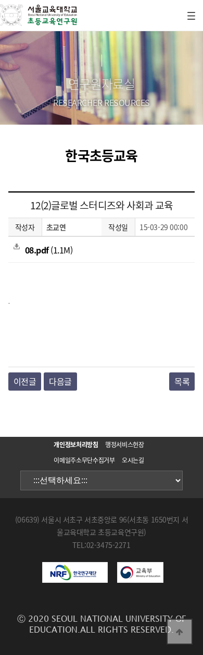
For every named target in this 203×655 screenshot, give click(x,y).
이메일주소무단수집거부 (84, 460)
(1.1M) (49, 250)
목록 (181, 381)
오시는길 (133, 460)
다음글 (60, 381)
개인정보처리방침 (76, 444)
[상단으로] (180, 632)
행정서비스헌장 (124, 444)
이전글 (25, 381)
